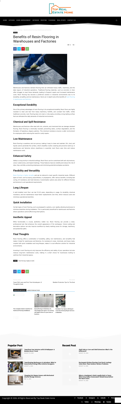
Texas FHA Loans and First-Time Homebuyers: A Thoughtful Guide (27, 283)
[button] (116, 20)
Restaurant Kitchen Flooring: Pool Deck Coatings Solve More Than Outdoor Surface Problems (95, 363)
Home (14, 30)
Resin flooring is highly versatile (23, 175)
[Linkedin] (98, 398)
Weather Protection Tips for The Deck (64, 282)
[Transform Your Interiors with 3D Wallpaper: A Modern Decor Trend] (15, 354)
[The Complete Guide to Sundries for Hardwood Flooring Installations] (23, 300)
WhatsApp (98, 402)
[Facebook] (15, 49)
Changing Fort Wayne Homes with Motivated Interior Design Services (39, 376)
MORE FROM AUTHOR (33, 290)
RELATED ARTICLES (19, 290)
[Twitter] (19, 49)
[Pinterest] (23, 49)
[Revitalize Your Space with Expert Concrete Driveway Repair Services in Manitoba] (65, 300)
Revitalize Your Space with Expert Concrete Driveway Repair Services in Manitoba (65, 310)
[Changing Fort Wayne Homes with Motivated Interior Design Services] (15, 379)
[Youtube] (103, 402)
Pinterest (114, 398)
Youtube (108, 402)
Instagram (92, 398)
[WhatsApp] (27, 49)
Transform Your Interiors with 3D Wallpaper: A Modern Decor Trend (39, 350)
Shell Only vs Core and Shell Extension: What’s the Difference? (95, 350)
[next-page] (17, 318)
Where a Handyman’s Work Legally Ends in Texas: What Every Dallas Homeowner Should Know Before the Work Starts (96, 377)
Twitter (87, 402)
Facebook (80, 398)
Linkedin (103, 398)
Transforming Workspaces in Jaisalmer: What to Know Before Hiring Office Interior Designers (40, 363)
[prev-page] (14, 318)
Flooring (20, 30)
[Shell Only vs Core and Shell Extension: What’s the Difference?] (70, 354)
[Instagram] (86, 398)
